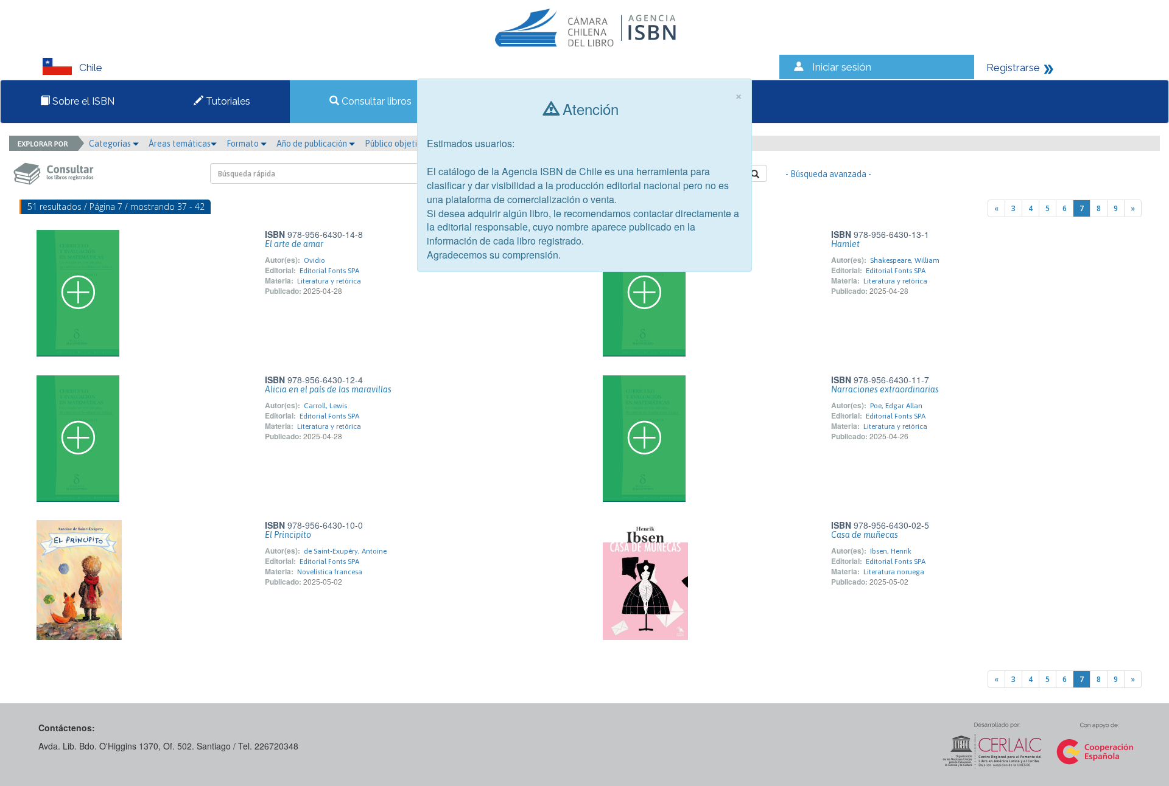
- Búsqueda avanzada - (828, 174)
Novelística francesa (329, 572)
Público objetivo (395, 143)
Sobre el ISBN (82, 101)
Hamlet (845, 244)
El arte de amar (294, 244)
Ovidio (314, 260)
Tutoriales (226, 101)
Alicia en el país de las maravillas (328, 389)
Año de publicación (312, 143)
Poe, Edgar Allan (896, 406)
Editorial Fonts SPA (329, 270)
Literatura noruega (893, 572)
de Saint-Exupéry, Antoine (345, 551)
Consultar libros (375, 101)
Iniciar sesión (841, 67)
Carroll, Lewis (325, 406)
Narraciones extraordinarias (885, 389)
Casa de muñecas (864, 535)
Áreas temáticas (180, 143)
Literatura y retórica (329, 281)
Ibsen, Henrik (890, 551)
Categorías (111, 143)
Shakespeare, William (904, 260)
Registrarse (1013, 67)
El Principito (288, 535)
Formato (243, 143)
